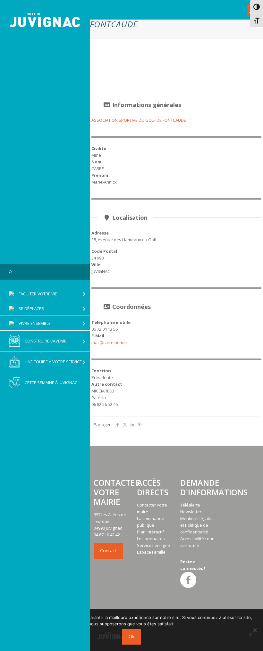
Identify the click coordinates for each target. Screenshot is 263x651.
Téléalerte (190, 505)
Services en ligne (153, 545)
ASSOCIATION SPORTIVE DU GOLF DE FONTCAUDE (138, 120)
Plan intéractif (150, 532)
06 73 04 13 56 (104, 329)
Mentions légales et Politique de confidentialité (197, 525)
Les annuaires (151, 538)
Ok (132, 636)
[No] (255, 630)
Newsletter (190, 512)
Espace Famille (151, 552)
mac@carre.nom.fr (109, 342)
